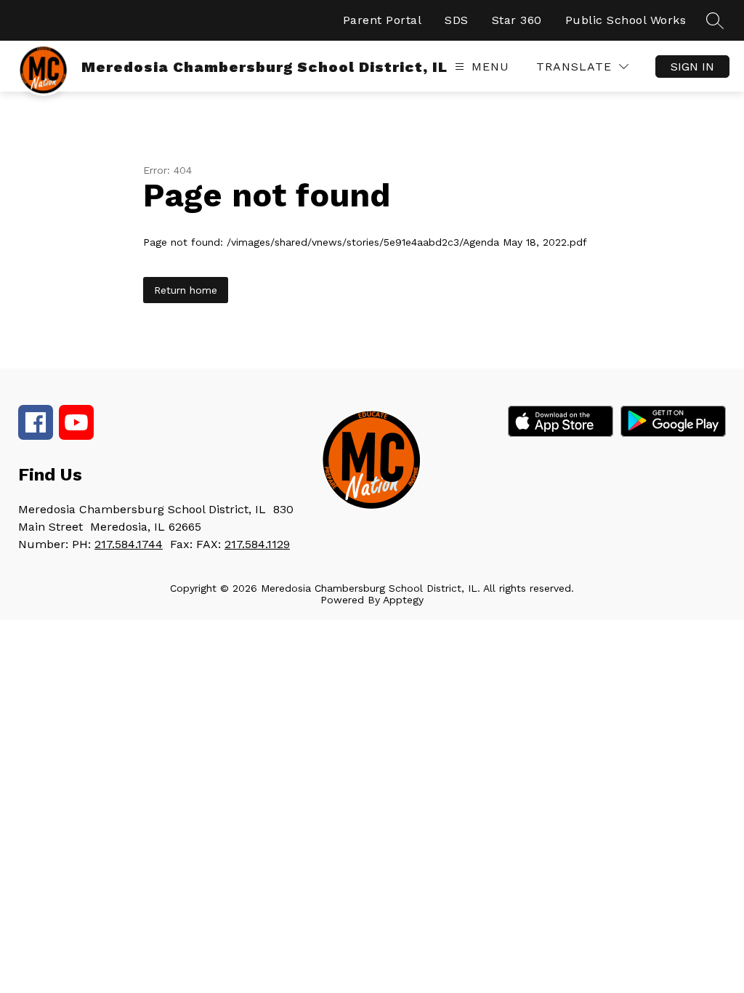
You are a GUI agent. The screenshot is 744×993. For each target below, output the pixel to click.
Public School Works (626, 20)
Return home (185, 290)
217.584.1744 (128, 544)
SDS (457, 20)
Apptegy (403, 600)
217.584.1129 (257, 544)
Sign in (692, 66)
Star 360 (517, 20)
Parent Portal (382, 20)
